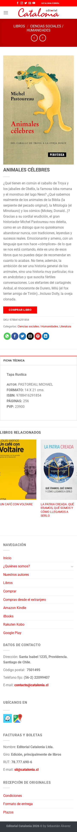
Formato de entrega (18, 804)
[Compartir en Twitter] (22, 336)
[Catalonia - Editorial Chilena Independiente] (38, 13)
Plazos (8, 812)
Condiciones (12, 796)
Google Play (12, 633)
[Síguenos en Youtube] (34, 3)
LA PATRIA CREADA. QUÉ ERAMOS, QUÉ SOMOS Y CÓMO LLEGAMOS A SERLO (57, 509)
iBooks (8, 616)
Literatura (65, 326)
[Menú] (5, 12)
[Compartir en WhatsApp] (7, 336)
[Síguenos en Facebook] (17, 3)
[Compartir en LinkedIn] (45, 336)
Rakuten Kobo (13, 624)
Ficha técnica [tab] (14, 360)
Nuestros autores (16, 575)
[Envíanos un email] (29, 3)
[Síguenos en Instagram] (21, 3)
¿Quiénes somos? (16, 566)
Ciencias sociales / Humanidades (45, 28)
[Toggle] (72, 566)
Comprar (9, 591)
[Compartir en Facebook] (14, 336)
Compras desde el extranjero (24, 600)
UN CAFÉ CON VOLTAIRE (16, 504)
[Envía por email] (30, 336)
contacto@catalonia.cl (31, 685)
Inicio (7, 558)
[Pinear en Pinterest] (37, 336)
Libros (19, 26)
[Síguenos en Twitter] (25, 3)
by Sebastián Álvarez (57, 826)
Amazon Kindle (14, 608)
